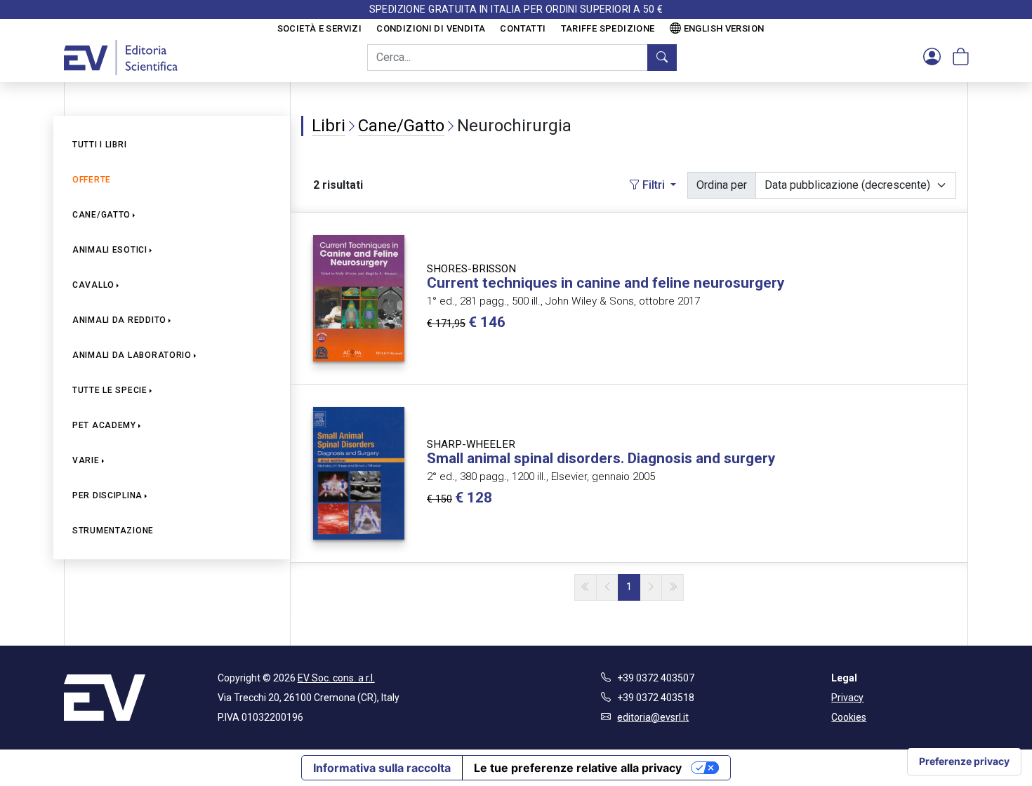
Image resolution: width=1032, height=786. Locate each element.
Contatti (522, 28)
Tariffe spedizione (608, 28)
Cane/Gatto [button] (101, 215)
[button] (932, 57)
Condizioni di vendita (430, 28)
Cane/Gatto (401, 125)
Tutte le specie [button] (109, 390)
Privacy (847, 697)
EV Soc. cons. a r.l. (336, 678)
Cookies (848, 717)
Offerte (91, 180)
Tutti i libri (99, 144)
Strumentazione (113, 530)
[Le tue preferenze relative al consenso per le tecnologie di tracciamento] (964, 761)
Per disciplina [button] (107, 495)
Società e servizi (319, 28)
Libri (328, 125)
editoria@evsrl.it (653, 717)
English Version (724, 28)
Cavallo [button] (93, 285)
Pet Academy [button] (104, 425)
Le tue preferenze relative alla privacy (578, 768)
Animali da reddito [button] (119, 320)
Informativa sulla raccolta (382, 768)
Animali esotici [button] (109, 250)
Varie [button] (86, 460)
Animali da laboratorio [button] (132, 355)
